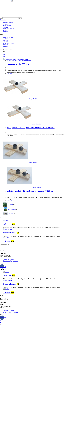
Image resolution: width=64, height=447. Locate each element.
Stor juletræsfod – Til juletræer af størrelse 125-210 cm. (30, 127)
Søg (1, 18)
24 (4, 55)
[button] (32, 34)
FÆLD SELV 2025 (8, 28)
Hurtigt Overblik (23, 59)
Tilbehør (5, 27)
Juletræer (5, 24)
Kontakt (5, 31)
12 (4, 53)
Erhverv (5, 30)
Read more (9, 73)
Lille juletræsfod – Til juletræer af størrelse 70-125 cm (30, 191)
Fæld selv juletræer (8, 22)
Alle (4, 56)
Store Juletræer (7, 25)
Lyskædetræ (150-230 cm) (18, 64)
